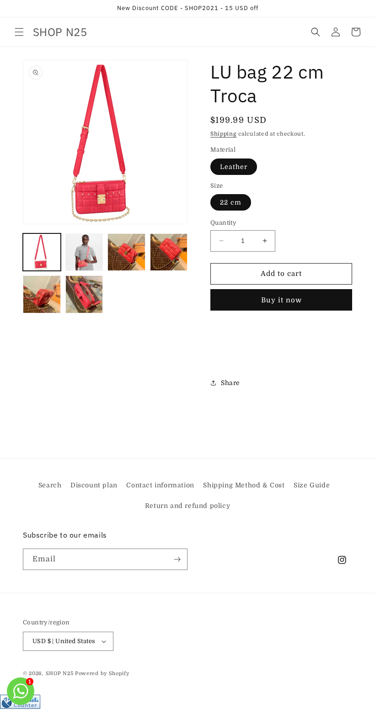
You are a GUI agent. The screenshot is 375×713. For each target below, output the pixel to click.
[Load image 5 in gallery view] (42, 294)
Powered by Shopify (102, 673)
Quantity (223, 222)
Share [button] (230, 382)
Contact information (160, 485)
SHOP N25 (60, 673)
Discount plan (94, 485)
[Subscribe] (177, 559)
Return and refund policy (187, 505)
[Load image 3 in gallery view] (126, 252)
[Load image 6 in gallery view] (84, 294)
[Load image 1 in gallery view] (42, 252)
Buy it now (281, 300)
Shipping (223, 134)
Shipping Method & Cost (243, 485)
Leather (233, 166)
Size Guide (312, 485)
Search (50, 485)
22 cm (230, 202)
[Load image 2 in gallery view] (84, 252)
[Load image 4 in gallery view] (169, 252)
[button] (19, 32)
